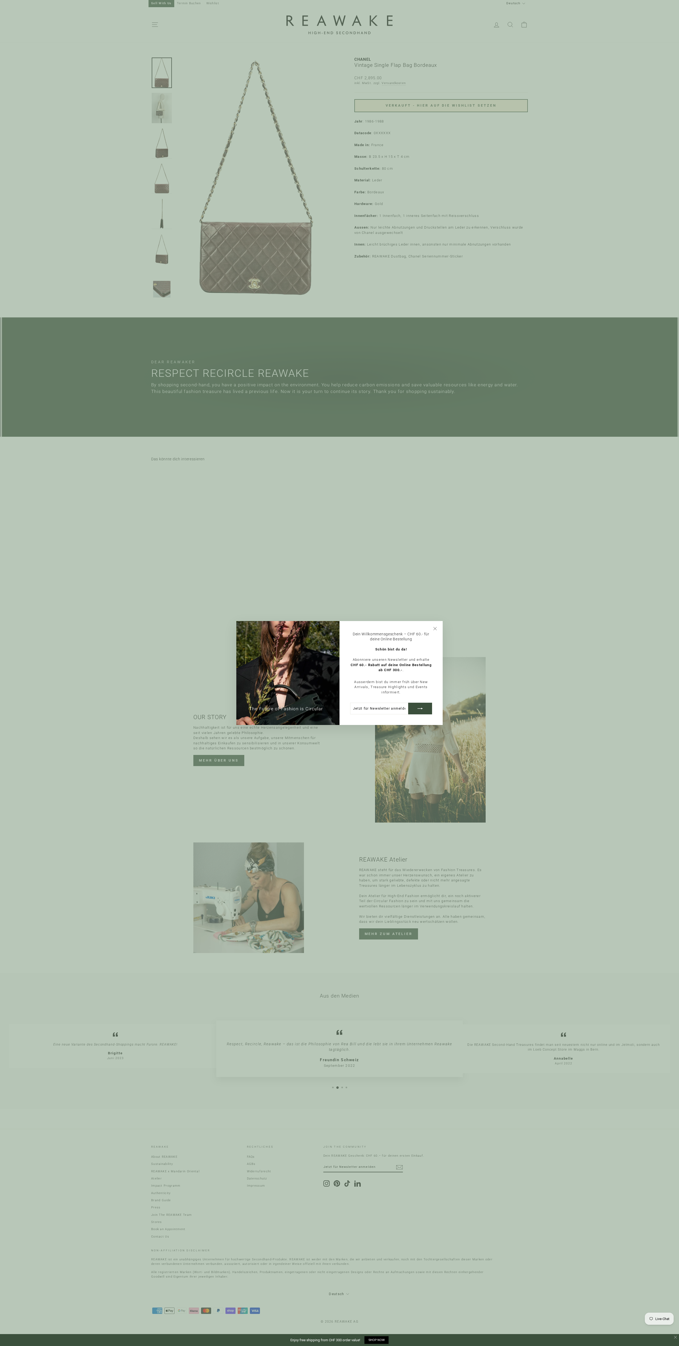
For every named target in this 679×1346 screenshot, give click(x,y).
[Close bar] (675, 1337)
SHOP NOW (376, 1340)
